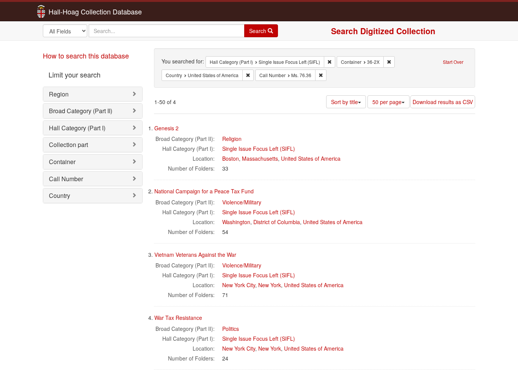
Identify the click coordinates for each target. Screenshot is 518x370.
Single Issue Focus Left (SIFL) (258, 148)
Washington (236, 222)
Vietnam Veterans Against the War (195, 254)
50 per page (387, 102)
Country (59, 195)
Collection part (68, 144)
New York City (238, 285)
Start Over (453, 62)
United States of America (311, 158)
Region (59, 94)
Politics (230, 328)
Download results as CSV (443, 102)
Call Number (66, 178)
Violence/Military (241, 202)
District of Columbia (276, 222)
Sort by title (344, 102)
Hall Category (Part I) (77, 127)
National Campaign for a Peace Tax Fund (204, 191)
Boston (230, 158)
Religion (232, 138)
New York (269, 285)
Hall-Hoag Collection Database (71, 11)
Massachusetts (260, 158)
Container (62, 161)
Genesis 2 (166, 128)
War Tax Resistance (178, 317)
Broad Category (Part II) (80, 110)
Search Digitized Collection (383, 30)
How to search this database (86, 55)
